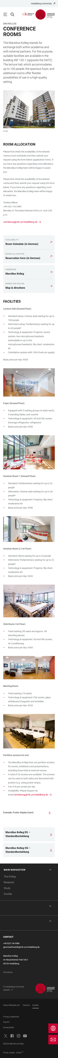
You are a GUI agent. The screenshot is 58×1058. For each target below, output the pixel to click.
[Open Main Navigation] (6, 14)
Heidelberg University (41, 3)
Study (7, 888)
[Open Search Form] (13, 14)
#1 (22, 1052)
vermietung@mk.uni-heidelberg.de (20, 222)
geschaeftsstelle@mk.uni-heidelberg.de (21, 947)
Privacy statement (11, 1017)
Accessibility (8, 1027)
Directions (8, 972)
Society (8, 893)
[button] (28, 870)
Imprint (6, 1022)
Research (9, 882)
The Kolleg (10, 876)
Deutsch (26, 1005)
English (35, 1005)
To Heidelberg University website (13, 988)
